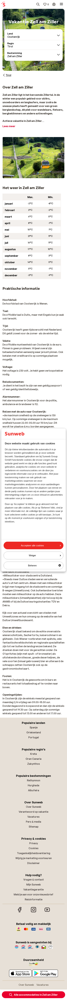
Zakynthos (33, 763)
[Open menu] (61, 4)
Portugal (33, 737)
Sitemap (33, 826)
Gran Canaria (33, 758)
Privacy (33, 843)
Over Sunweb (33, 806)
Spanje (34, 727)
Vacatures (33, 816)
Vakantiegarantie (33, 889)
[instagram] (33, 911)
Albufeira (33, 790)
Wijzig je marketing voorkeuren (33, 858)
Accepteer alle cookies (32, 545)
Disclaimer (33, 863)
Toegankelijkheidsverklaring (33, 853)
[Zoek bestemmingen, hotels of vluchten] (38, 4)
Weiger (32, 555)
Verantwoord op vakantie (33, 811)
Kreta (33, 753)
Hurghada (33, 785)
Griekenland (33, 732)
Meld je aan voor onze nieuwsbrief (33, 894)
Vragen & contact (33, 879)
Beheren (32, 565)
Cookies (33, 848)
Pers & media (33, 821)
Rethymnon (33, 780)
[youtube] (47, 911)
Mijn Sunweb (33, 884)
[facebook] (20, 911)
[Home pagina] (3, 4)
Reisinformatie (33, 899)
